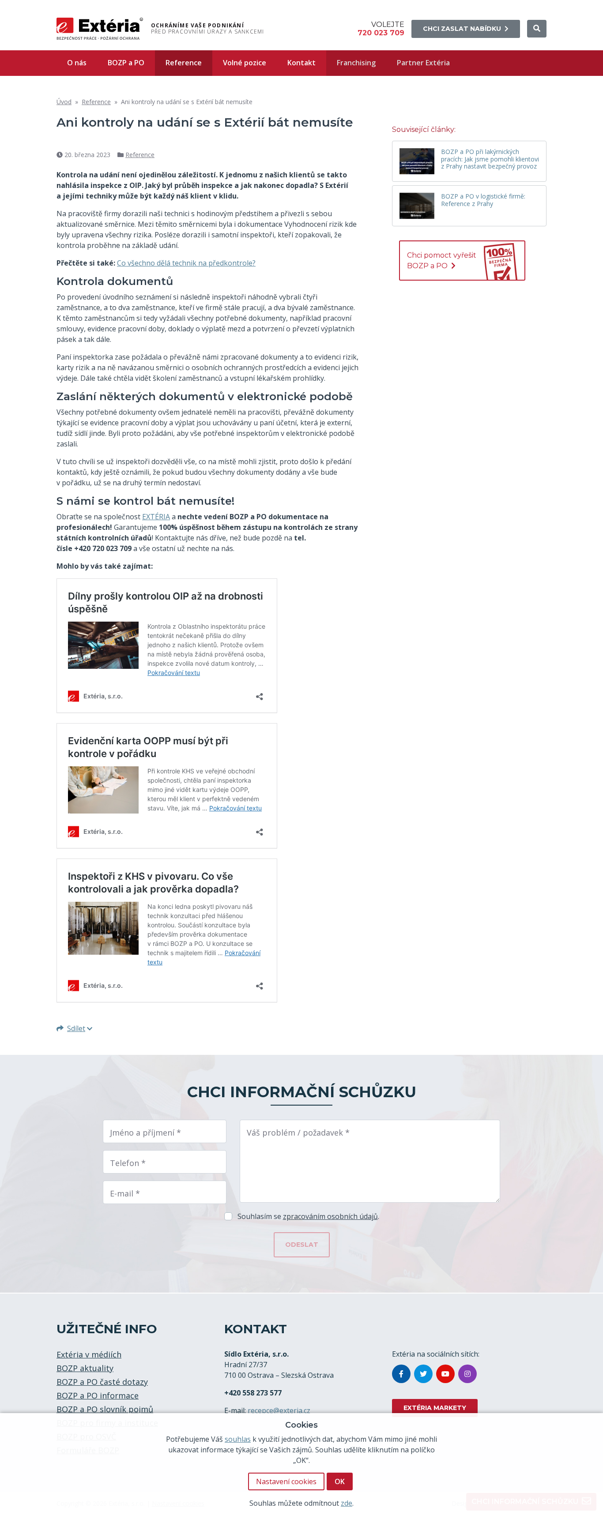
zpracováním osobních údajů (330, 1216)
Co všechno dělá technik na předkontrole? (186, 263)
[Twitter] (423, 1374)
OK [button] (340, 1481)
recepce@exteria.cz (279, 1410)
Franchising (356, 63)
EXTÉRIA (156, 516)
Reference (184, 63)
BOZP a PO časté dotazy (102, 1381)
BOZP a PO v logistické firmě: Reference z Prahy (483, 200)
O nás (77, 63)
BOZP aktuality (85, 1368)
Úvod (64, 102)
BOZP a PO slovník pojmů (105, 1409)
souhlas (238, 1439)
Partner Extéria (423, 63)
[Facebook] (401, 1374)
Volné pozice (244, 63)
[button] (536, 29)
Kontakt (301, 63)
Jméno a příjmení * (145, 1132)
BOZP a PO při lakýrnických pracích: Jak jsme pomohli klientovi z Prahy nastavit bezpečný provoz (490, 159)
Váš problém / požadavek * (298, 1132)
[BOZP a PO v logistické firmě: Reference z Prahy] (416, 206)
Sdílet (76, 1028)
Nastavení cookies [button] (286, 1481)
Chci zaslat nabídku (462, 29)
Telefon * (128, 1163)
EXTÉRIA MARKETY (434, 1408)
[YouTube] (445, 1374)
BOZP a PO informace (98, 1395)
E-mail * (125, 1193)
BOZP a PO (126, 63)
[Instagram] (467, 1374)
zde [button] (346, 1503)
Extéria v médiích (89, 1354)
